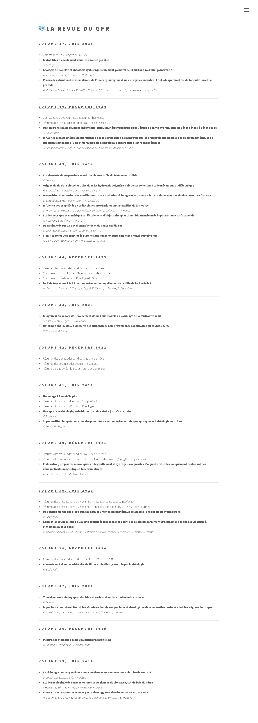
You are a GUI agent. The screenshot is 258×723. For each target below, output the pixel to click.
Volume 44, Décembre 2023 (73, 257)
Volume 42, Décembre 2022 (73, 347)
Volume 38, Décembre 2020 (73, 548)
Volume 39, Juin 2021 (66, 490)
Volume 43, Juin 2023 (66, 305)
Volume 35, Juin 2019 (66, 661)
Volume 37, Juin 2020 (66, 586)
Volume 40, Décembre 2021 (73, 443)
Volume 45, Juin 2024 (66, 164)
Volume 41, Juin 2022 (66, 385)
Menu (246, 10)
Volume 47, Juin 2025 (66, 44)
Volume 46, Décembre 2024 (73, 106)
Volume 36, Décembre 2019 (73, 629)
